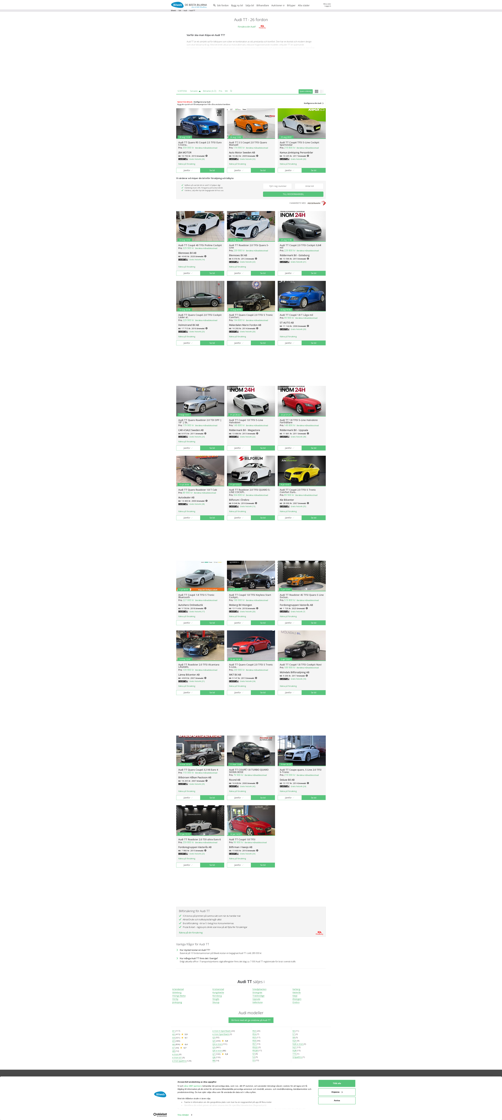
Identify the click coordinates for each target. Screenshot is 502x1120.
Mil (226, 91)
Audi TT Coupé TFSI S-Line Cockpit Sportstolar (299, 143)
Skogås (215, 999)
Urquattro (297, 1057)
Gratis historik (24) (197, 436)
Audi (185, 10)
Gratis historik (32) (247, 159)
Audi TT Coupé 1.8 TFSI (242, 839)
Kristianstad (218, 989)
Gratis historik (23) (247, 262)
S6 (293, 1031)
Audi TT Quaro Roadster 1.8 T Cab (197, 489)
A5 (173, 1041)
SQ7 (294, 1047)
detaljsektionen (266, 1109)
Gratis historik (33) (247, 853)
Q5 (214, 1047)
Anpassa (335, 1092)
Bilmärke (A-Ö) (209, 91)
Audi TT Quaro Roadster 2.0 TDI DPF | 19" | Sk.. (199, 421)
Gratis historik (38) (298, 436)
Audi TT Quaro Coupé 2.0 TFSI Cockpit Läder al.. (200, 316)
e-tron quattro (179, 1060)
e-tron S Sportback (221, 1031)
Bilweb (173, 10)
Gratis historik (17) (197, 611)
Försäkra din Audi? (247, 26)
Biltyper (291, 5)
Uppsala (256, 999)
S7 (293, 1034)
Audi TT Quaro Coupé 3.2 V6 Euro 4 (198, 769)
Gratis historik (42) (247, 786)
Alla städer (304, 5)
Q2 (214, 1037)
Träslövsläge (258, 995)
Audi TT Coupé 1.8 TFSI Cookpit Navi (301, 664)
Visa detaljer (183, 1115)
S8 (293, 1037)
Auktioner (277, 5)
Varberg (296, 989)
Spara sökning (306, 91)
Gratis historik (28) (197, 504)
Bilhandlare (262, 5)
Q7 (214, 1054)
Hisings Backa (179, 995)
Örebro (296, 1002)
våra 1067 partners (193, 1086)
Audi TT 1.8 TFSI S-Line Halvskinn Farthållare (299, 421)
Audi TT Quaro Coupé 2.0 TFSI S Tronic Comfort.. (251, 316)
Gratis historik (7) (298, 611)
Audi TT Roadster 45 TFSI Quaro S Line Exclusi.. (302, 596)
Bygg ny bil (237, 5)
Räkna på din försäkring (191, 932)
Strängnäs (257, 992)
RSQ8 (255, 1050)
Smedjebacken (259, 989)
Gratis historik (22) (247, 436)
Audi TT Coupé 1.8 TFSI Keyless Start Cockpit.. (250, 596)
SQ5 (294, 1040)
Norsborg (217, 995)
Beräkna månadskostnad (206, 147)
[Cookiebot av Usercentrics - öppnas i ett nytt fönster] (160, 1115)
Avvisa (337, 1100)
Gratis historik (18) (298, 679)
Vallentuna (257, 1002)
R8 (213, 1060)
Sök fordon (222, 5)
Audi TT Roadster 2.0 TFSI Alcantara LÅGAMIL (198, 665)
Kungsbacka (218, 992)
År (231, 91)
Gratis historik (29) (298, 329)
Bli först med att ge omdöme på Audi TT (251, 1020)
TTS (294, 1053)
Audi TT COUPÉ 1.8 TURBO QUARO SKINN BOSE (249, 771)
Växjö (294, 995)
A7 (173, 1047)
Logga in (328, 6)
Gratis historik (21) (298, 262)
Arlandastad (178, 989)
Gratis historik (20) (298, 159)
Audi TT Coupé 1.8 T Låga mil (296, 314)
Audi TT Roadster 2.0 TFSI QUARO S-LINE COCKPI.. (249, 491)
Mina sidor (327, 4)
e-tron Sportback (220, 1034)
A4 (173, 1037)
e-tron (175, 1054)
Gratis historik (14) (197, 259)
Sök (179, 10)
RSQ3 (255, 1047)
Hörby (175, 999)
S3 (253, 1053)
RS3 (254, 1031)
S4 (253, 1057)
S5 (253, 1060)
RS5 (254, 1037)
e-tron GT (177, 1057)
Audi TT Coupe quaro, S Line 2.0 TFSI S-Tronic (300, 771)
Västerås (296, 992)
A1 (173, 1031)
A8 (173, 1051)
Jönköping (177, 1002)
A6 (173, 1044)
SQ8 (294, 1050)
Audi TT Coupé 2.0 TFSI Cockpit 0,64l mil (300, 246)
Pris (220, 91)
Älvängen (296, 999)
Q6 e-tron (217, 1050)
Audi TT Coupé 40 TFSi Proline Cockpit (200, 245)
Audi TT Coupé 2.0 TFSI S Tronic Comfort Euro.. (298, 491)
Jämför (187, 170)
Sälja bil (250, 5)
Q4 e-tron (217, 1044)
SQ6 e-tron (298, 1044)
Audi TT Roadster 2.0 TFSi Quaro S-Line (249, 246)
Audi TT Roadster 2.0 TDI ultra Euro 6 (199, 839)
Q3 (214, 1040)
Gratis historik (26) (197, 159)
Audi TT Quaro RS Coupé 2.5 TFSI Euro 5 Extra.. (200, 143)
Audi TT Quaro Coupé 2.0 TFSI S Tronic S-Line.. (251, 665)
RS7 (254, 1044)
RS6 (254, 1040)
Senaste (194, 91)
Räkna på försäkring (186, 164)
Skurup (215, 1002)
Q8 (214, 1057)
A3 (173, 1034)
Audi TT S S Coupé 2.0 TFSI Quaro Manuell (248, 143)
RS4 (254, 1034)
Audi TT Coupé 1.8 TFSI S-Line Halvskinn (246, 421)
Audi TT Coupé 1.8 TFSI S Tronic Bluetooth (196, 596)
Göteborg (176, 992)
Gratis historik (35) (298, 506)
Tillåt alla (337, 1083)
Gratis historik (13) (247, 506)
